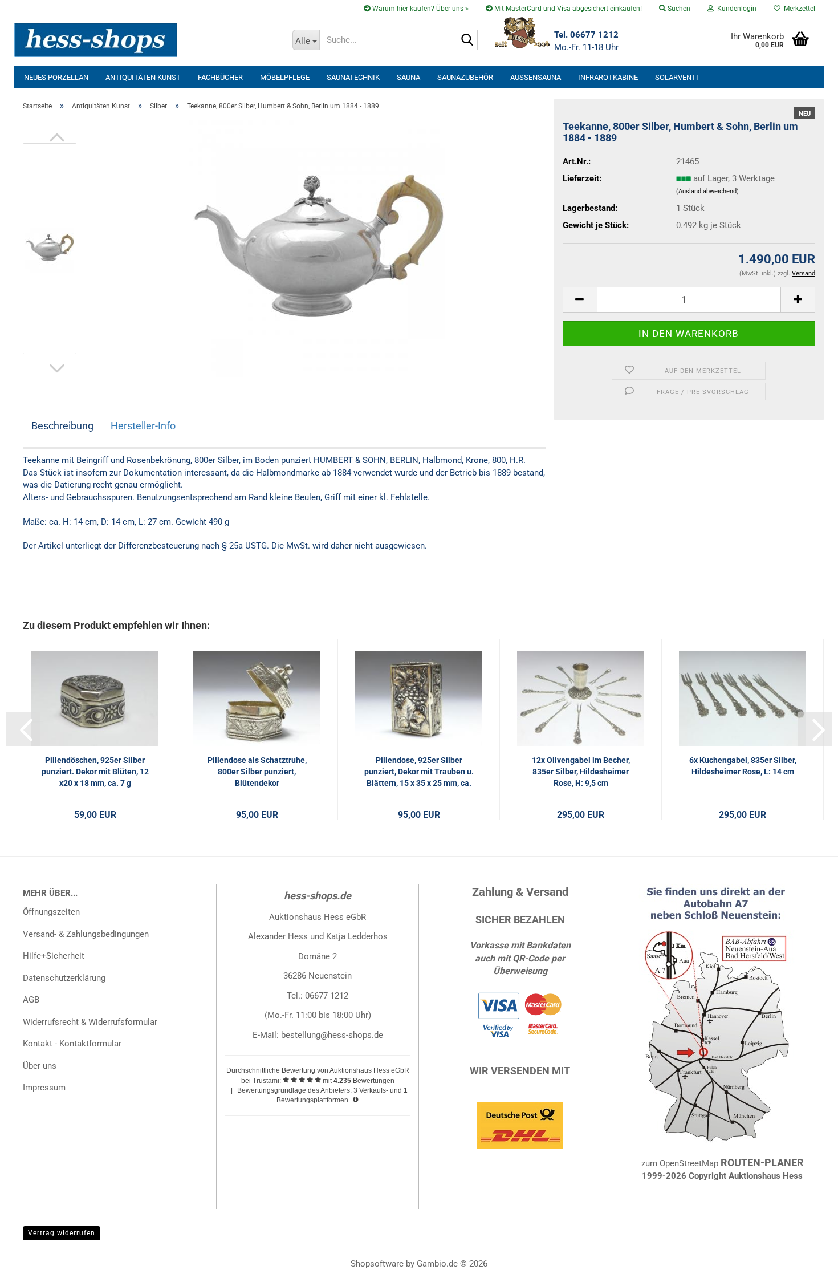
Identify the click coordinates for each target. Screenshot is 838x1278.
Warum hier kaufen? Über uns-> (420, 9)
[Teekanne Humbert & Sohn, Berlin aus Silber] (317, 248)
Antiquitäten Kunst (143, 77)
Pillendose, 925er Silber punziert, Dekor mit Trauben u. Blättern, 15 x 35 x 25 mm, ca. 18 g (419, 772)
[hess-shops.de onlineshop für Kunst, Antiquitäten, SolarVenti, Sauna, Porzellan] (149, 40)
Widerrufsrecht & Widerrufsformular (90, 1022)
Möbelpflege (285, 77)
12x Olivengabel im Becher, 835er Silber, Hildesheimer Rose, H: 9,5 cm (581, 772)
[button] (57, 137)
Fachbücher (220, 77)
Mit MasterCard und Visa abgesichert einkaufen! (567, 9)
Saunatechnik (353, 77)
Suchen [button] (678, 9)
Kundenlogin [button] (735, 9)
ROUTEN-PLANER (762, 1163)
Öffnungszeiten (51, 912)
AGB (31, 1000)
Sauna (408, 77)
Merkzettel (797, 9)
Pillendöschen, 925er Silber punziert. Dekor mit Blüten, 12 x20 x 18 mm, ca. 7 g (95, 772)
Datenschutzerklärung (64, 978)
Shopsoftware (377, 1264)
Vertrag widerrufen (61, 1233)
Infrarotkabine (608, 77)
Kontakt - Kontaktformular (72, 1043)
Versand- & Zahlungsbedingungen (86, 934)
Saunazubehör (465, 77)
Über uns (39, 1066)
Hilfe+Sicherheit (53, 956)
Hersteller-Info (143, 426)
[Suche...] (467, 40)
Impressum (44, 1087)
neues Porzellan (56, 77)
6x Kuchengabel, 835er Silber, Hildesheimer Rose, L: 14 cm (742, 766)
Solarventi (676, 77)
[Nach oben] (807, 1261)
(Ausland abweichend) (707, 191)
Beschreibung (62, 426)
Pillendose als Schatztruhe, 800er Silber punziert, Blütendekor (257, 772)
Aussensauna (535, 77)
